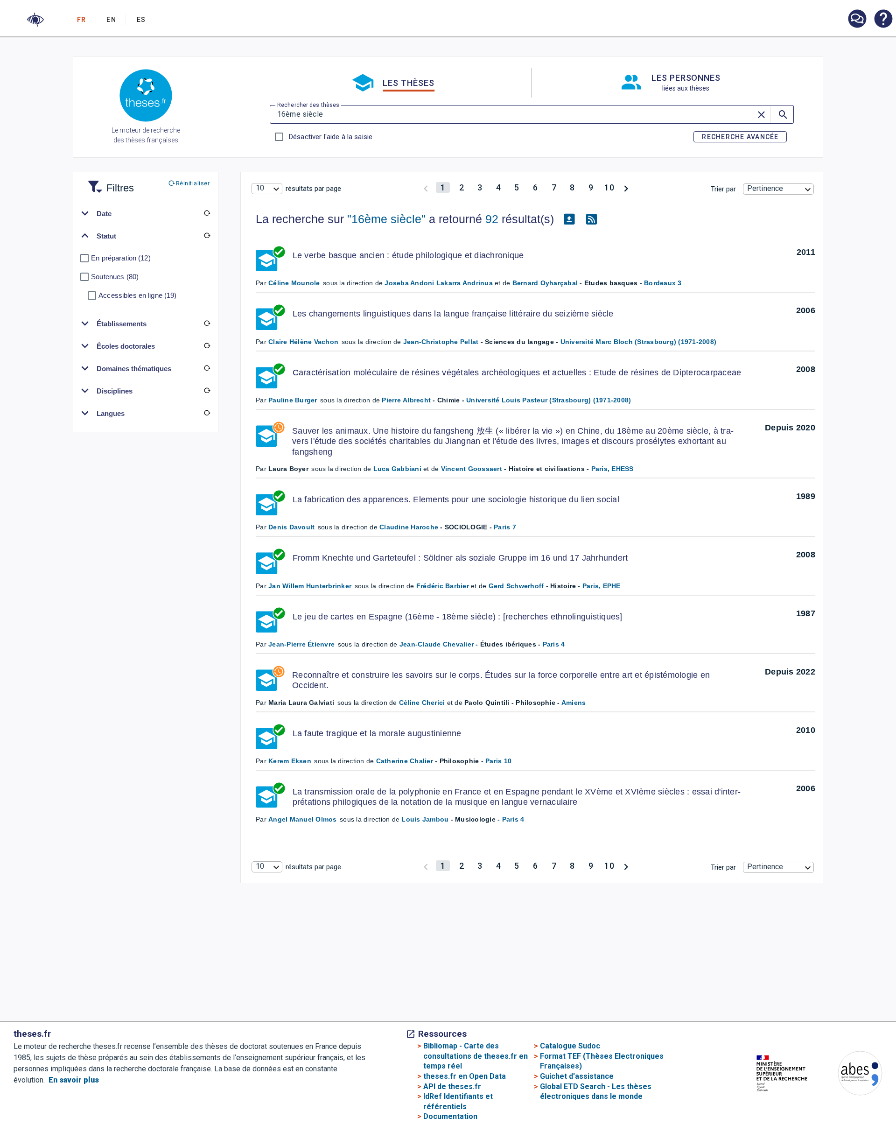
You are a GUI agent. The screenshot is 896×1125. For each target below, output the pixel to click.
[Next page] (626, 187)
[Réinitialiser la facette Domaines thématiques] (206, 368)
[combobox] (267, 188)
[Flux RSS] (591, 219)
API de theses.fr (452, 1086)
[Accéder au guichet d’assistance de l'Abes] (857, 20)
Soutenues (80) (115, 277)
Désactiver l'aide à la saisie (330, 137)
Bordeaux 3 (663, 283)
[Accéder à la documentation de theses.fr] (883, 20)
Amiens (573, 702)
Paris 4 (554, 644)
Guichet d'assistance (577, 1076)
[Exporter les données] (569, 219)
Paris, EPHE (601, 586)
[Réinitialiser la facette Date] (206, 213)
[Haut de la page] (850, 1099)
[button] (35, 19)
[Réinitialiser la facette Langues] (206, 413)
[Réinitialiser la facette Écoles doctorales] (206, 345)
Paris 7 (505, 527)
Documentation (450, 1116)
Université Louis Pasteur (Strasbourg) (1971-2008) (548, 400)
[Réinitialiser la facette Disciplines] (206, 390)
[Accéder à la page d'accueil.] (146, 97)
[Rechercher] (782, 114)
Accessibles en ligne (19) (137, 295)
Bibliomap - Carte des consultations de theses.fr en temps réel (475, 1055)
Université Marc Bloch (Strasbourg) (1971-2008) (638, 341)
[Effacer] (762, 114)
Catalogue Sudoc (570, 1045)
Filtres (108, 182)
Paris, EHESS (612, 468)
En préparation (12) (121, 258)
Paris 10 (498, 761)
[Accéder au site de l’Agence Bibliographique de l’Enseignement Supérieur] (850, 1075)
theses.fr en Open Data (464, 1076)
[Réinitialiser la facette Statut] (206, 235)
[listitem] (857, 18)
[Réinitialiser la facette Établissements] (206, 323)
